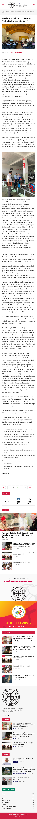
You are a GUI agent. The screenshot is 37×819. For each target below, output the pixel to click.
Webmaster (18, 816)
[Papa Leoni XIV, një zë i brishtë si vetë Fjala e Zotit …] (7, 761)
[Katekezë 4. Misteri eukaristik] (7, 566)
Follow (18, 498)
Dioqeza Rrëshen (9, 11)
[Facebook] (9, 487)
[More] (30, 487)
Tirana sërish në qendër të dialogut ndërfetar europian (23, 553)
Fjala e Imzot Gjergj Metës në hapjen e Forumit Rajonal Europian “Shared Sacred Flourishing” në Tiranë (24, 544)
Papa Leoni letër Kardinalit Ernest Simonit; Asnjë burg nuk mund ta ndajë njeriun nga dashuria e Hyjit (17, 535)
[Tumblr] (26, 487)
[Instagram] (5, 715)
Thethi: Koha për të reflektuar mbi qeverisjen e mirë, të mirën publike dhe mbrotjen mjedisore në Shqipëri (24, 769)
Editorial (16, 761)
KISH (2, 529)
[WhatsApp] (17, 487)
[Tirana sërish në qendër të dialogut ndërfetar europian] (7, 556)
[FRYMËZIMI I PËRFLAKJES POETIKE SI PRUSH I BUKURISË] (7, 679)
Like (7, 498)
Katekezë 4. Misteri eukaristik (21, 563)
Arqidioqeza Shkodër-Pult (19, 773)
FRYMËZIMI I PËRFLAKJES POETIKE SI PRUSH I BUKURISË (23, 676)
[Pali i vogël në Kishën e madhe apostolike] (7, 781)
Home (3, 11)
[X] (13, 487)
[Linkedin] (21, 487)
